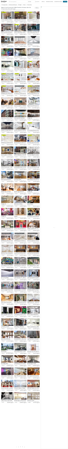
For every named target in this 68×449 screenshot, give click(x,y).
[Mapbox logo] (43, 448)
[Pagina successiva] (24, 447)
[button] (7, 18)
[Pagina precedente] (16, 447)
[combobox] (37, 8)
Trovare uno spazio (49, 1)
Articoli (43, 1)
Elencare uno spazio (58, 1)
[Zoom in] (42, 445)
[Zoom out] (42, 446)
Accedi (65, 1)
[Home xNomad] (3, 1)
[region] (54, 227)
